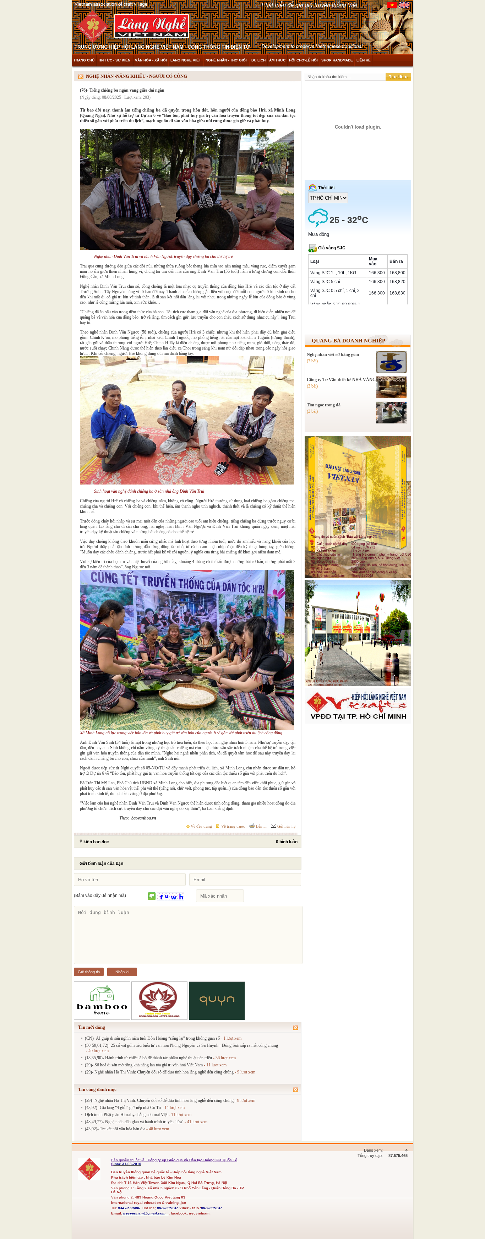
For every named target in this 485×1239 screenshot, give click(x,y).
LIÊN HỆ (363, 60)
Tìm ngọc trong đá (323, 404)
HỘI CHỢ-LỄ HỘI (303, 60)
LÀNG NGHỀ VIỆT (186, 60)
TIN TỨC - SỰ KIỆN (114, 60)
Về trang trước (232, 826)
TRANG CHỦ (83, 60)
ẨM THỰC (277, 60)
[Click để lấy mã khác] (152, 896)
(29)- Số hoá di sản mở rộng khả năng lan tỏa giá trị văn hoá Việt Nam (144, 1064)
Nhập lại (122, 972)
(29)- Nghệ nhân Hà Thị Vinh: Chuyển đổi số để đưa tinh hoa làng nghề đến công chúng (159, 1072)
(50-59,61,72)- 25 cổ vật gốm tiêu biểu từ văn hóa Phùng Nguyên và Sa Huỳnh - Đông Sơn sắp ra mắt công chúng (181, 1045)
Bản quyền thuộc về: (129, 1160)
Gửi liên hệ (285, 826)
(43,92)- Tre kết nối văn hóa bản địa (115, 1128)
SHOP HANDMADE (337, 60)
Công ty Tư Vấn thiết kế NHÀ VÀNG (341, 379)
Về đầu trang (201, 826)
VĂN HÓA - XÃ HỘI (151, 60)
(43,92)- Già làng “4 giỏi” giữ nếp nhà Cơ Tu (123, 1107)
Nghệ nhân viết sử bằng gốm (333, 354)
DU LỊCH (258, 60)
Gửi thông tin (89, 972)
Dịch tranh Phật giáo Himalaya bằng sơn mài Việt (126, 1114)
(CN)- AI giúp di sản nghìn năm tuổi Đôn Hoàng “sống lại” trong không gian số (152, 1038)
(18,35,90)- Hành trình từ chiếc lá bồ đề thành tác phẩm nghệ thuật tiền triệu (148, 1057)
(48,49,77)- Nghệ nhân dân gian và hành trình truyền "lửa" (134, 1121)
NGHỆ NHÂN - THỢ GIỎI (227, 60)
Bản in (261, 826)
